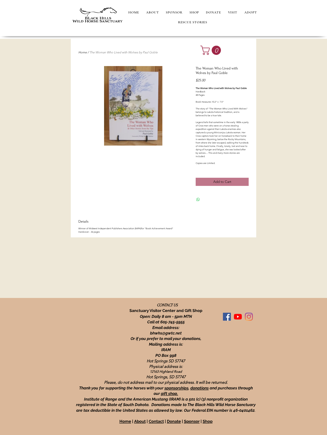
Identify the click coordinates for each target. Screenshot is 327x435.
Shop (208, 421)
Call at (153, 322)
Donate (174, 421)
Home (82, 52)
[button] (211, 50)
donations (199, 388)
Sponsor (192, 421)
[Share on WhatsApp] (198, 199)
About (140, 421)
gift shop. (169, 393)
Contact (156, 421)
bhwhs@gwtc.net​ (166, 333)
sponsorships (176, 388)
